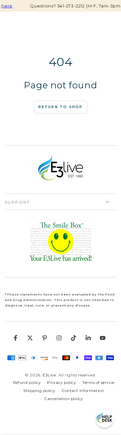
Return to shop (60, 107)
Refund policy (27, 382)
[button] (104, 418)
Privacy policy (61, 382)
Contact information (83, 390)
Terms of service (98, 382)
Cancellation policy (63, 398)
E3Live (49, 375)
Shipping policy (39, 390)
